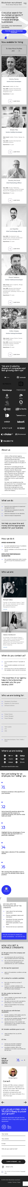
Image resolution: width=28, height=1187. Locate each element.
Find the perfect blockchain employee (14, 31)
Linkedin (5, 609)
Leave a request (11, 1161)
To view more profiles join (14, 50)
